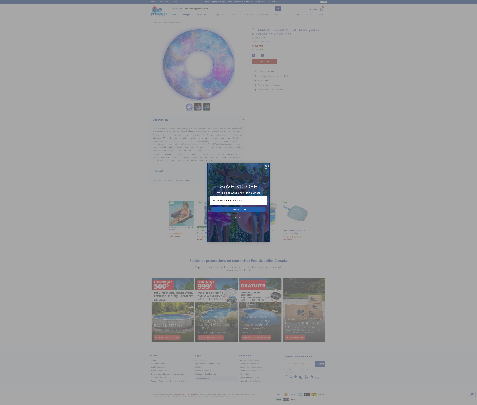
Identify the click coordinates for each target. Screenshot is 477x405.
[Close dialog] (266, 166)
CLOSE (238, 217)
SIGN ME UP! (238, 209)
